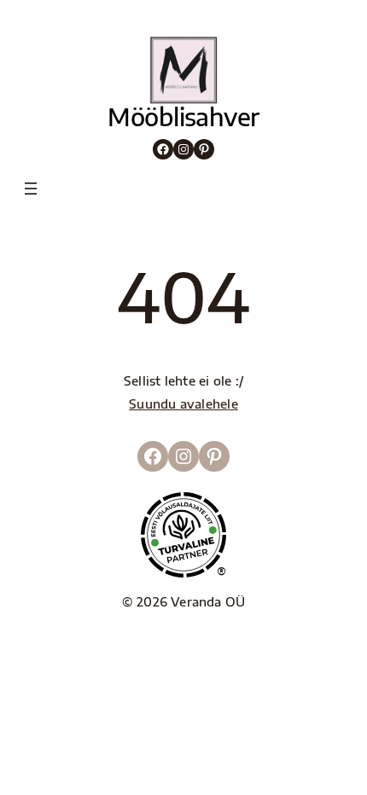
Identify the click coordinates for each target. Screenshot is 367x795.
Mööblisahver (183, 116)
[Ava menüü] (30, 188)
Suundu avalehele (183, 403)
